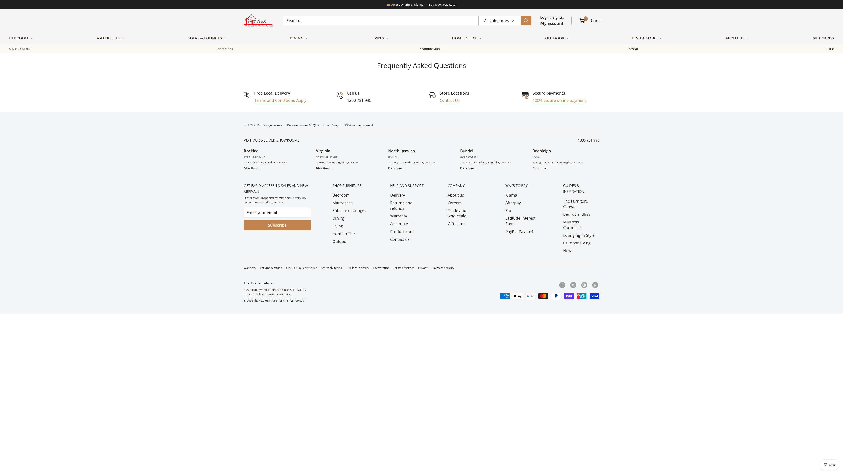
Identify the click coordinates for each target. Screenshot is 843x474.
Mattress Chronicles (573, 224)
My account (552, 23)
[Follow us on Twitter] (573, 285)
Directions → (252, 168)
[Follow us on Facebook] (562, 285)
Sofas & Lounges (205, 38)
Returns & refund (271, 268)
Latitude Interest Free (520, 220)
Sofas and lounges (349, 210)
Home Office (464, 38)
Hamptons (225, 48)
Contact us (400, 239)
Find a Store (644, 38)
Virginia (323, 150)
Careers (455, 202)
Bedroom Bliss (576, 214)
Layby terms (381, 268)
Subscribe (277, 225)
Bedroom (18, 38)
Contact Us (450, 100)
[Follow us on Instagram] (584, 285)
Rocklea (251, 150)
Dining (296, 38)
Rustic (829, 48)
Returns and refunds (401, 205)
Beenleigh (541, 150)
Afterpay (513, 202)
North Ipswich (401, 150)
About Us (734, 38)
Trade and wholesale (457, 213)
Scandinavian (430, 48)
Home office (343, 233)
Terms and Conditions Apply (280, 100)
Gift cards (456, 223)
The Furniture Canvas (575, 203)
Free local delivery (357, 268)
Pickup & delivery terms (301, 268)
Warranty (398, 216)
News (568, 250)
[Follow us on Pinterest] (595, 285)
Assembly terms (331, 268)
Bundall (467, 150)
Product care (402, 231)
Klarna (511, 195)
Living (377, 38)
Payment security (443, 268)
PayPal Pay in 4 (519, 231)
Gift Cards (823, 38)
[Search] (526, 20)
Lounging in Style (579, 235)
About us (456, 195)
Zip (508, 210)
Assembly (399, 223)
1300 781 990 (588, 140)
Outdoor (554, 38)
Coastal (632, 48)
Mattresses (108, 38)
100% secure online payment (559, 100)
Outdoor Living (577, 243)
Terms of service (403, 268)
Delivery (397, 195)
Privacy (423, 268)
